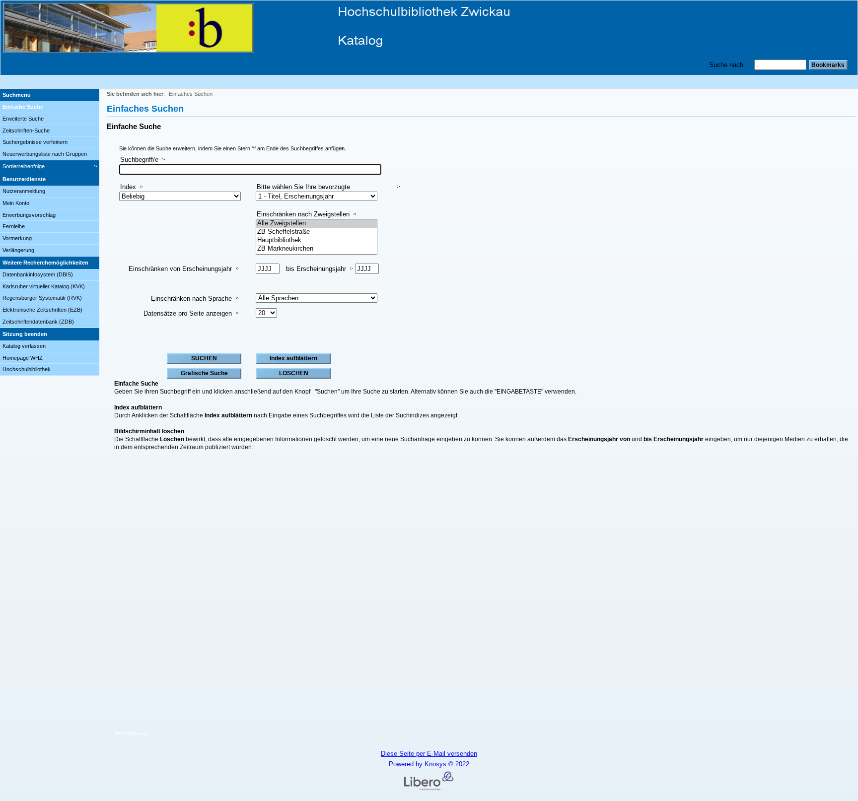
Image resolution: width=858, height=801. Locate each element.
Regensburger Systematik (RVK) (42, 298)
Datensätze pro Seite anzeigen (187, 313)
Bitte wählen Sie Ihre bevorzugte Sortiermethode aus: (303, 191)
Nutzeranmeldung (23, 191)
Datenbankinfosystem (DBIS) (37, 274)
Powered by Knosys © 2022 (429, 764)
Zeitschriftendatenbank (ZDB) (38, 322)
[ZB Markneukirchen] (316, 249)
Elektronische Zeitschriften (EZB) (42, 310)
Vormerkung (17, 238)
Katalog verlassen (24, 346)
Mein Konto (15, 203)
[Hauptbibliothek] (316, 240)
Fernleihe (13, 226)
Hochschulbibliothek (26, 369)
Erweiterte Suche (23, 119)
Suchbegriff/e (139, 159)
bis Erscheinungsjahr (316, 268)
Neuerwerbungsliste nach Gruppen (44, 154)
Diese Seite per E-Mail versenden (429, 753)
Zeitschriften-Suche (26, 131)
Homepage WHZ (22, 358)
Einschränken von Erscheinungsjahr (180, 268)
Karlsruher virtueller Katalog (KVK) (43, 286)
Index (128, 187)
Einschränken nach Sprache (191, 298)
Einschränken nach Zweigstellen (303, 214)
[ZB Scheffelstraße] (316, 232)
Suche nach (726, 64)
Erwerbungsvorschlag (29, 215)
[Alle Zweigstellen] (316, 223)
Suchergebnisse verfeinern (35, 142)
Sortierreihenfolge (23, 166)
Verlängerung (18, 250)
